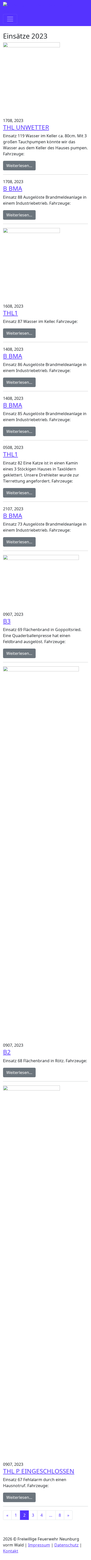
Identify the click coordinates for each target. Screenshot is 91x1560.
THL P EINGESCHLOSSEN (38, 1471)
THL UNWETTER (26, 127)
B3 (7, 621)
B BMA (12, 188)
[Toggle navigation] (10, 19)
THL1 (10, 313)
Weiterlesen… (21, 165)
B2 (7, 1052)
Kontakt (10, 1551)
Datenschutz (66, 1545)
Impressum (39, 1545)
